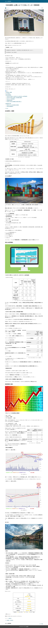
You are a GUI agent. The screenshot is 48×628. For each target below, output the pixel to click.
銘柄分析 (10, 618)
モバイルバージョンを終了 (24, 626)
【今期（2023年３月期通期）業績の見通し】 (14, 101)
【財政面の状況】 (10, 100)
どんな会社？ (8, 93)
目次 (7, 90)
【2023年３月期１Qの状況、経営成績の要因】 (14, 97)
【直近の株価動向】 (10, 106)
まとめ (7, 108)
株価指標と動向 (8, 103)
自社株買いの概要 (9, 92)
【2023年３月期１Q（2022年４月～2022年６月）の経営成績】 (17, 96)
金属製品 (8, 620)
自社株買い (11, 620)
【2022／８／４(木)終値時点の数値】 (13, 104)
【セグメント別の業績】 (11, 98)
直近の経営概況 (8, 94)
